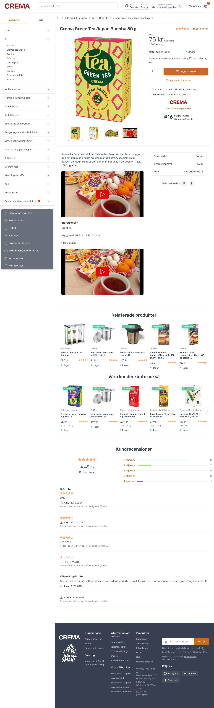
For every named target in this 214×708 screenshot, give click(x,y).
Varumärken (16, 258)
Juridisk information (120, 660)
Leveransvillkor (118, 642)
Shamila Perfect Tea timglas (71, 354)
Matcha (10, 79)
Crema (199, 156)
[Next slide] (207, 348)
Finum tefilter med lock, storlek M (133, 354)
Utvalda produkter (145, 661)
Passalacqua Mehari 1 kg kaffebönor (163, 415)
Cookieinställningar (119, 651)
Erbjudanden (16, 220)
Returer (88, 643)
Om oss (114, 656)
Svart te (11, 54)
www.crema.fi (117, 678)
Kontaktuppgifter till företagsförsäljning (94, 663)
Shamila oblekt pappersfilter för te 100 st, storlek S (192, 355)
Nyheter (13, 235)
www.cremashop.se (120, 673)
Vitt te (10, 66)
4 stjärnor (129, 465)
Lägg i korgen (188, 71)
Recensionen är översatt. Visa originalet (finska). (84, 506)
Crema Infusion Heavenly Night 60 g (74, 415)
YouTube (191, 673)
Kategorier (141, 639)
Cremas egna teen (16, 50)
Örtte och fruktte (15, 75)
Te (93, 18)
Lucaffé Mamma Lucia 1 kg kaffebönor (132, 415)
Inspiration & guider (20, 213)
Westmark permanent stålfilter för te (102, 354)
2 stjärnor (129, 475)
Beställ (201, 641)
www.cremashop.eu (120, 682)
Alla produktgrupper (76, 18)
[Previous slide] (60, 348)
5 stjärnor (129, 459)
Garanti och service (94, 648)
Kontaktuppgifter (93, 639)
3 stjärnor (129, 470)
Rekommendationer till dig (24, 250)
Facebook (172, 680)
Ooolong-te (12, 62)
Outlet (12, 228)
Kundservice (16, 265)
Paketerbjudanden (20, 243)
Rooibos (11, 71)
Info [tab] (41, 19)
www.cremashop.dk (120, 687)
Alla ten (10, 45)
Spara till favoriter (180, 80)
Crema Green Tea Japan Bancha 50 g (133, 18)
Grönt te (11, 58)
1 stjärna (129, 481)
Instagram (173, 673)
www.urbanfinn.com (120, 691)
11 (199, 28)
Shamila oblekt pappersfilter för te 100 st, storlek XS (162, 355)
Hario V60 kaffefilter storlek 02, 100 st (190, 415)
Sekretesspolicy (118, 647)
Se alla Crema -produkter (178, 108)
